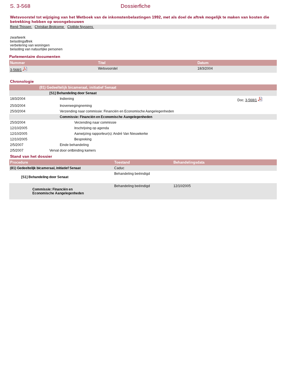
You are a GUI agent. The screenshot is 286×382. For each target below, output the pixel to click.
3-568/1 (16, 70)
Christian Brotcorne (50, 27)
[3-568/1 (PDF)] (25, 70)
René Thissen (21, 27)
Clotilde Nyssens (80, 27)
